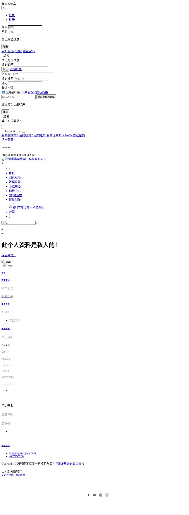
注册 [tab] (12, 19)
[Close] (2, 125)
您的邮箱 (7, 64)
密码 (4, 31)
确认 (5, 69)
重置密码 (29, 51)
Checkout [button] (19, 474)
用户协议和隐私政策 (34, 92)
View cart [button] (7, 474)
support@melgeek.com (22, 453)
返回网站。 (8, 255)
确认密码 (7, 87)
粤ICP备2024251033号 (70, 463)
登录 (5, 46)
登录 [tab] (12, 15)
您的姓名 (7, 78)
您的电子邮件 (10, 74)
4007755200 (16, 456)
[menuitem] (11, 131)
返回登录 (16, 69)
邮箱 (4, 27)
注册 (5, 112)
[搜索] (37, 223)
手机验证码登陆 (11, 51)
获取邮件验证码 (46, 97)
